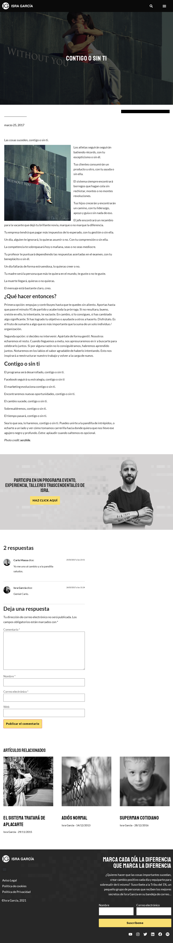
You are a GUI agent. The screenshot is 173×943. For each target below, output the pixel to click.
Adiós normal (75, 818)
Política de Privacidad (16, 892)
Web (6, 706)
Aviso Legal (9, 880)
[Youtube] (130, 934)
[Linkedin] (152, 934)
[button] (151, 6)
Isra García (20, 587)
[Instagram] (138, 934)
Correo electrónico (15, 691)
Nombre (9, 676)
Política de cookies (14, 886)
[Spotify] (167, 934)
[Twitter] (145, 934)
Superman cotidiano (139, 818)
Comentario (11, 629)
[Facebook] (160, 934)
